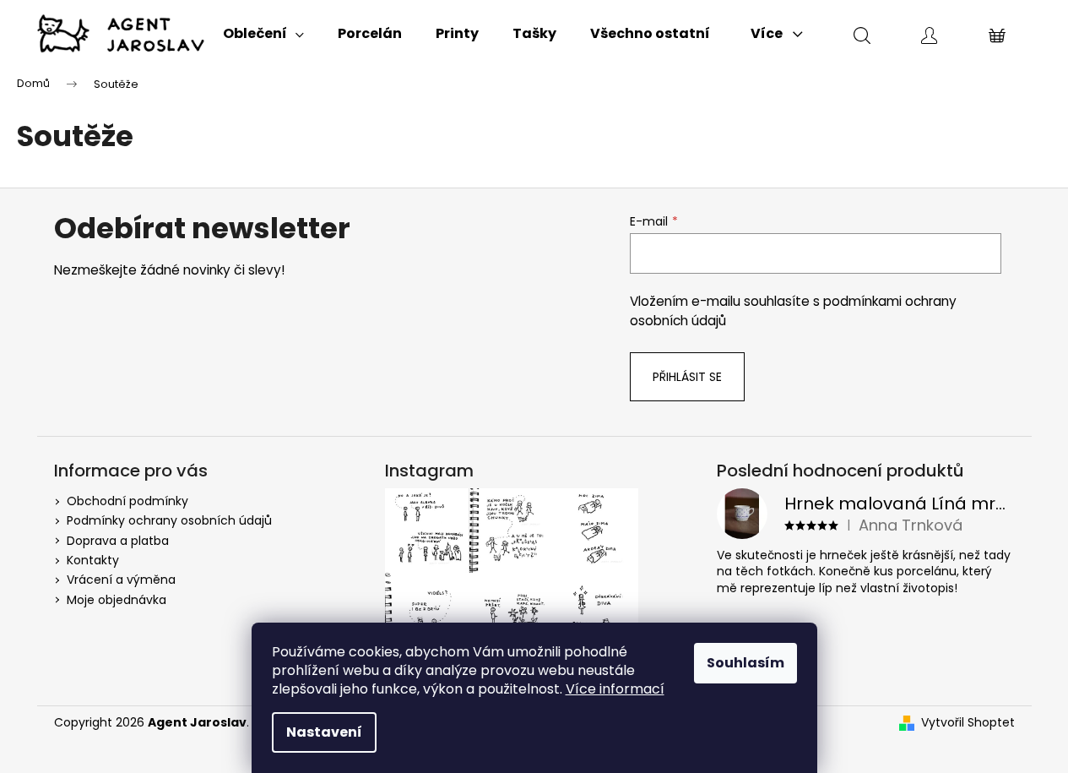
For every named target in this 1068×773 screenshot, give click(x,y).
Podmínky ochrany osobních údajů (169, 520)
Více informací (615, 689)
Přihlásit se (687, 376)
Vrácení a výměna (121, 579)
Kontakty (93, 560)
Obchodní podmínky (127, 501)
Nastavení (324, 732)
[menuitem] (263, 34)
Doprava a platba (118, 540)
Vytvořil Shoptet (968, 723)
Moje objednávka (116, 599)
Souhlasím (745, 662)
